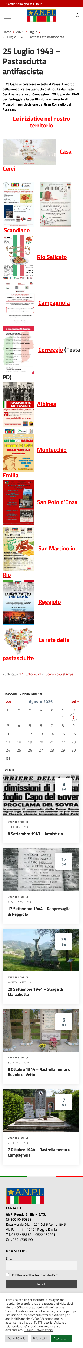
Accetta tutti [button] (61, 1338)
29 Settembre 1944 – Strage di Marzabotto (35, 992)
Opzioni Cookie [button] (16, 1338)
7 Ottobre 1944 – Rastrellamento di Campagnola (40, 1152)
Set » (75, 701)
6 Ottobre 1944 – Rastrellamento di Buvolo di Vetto (40, 1072)
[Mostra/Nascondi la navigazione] (8, 16)
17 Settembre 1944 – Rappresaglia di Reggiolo (39, 911)
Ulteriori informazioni (38, 1330)
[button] (77, 15)
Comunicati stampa (59, 674)
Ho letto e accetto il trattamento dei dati (35, 1275)
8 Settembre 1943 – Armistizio (35, 834)
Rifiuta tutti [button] (40, 1338)
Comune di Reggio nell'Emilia (24, 3)
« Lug (7, 701)
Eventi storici (18, 822)
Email (9, 1258)
